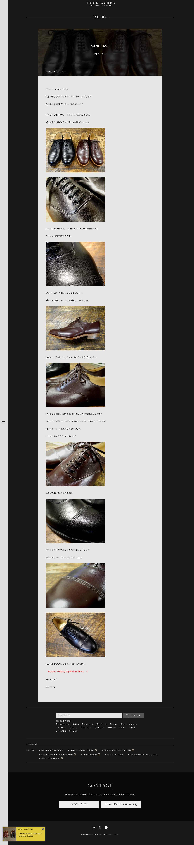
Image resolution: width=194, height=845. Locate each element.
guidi (133, 727)
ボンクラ (112, 727)
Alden (76, 724)
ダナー (123, 727)
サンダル (74, 731)
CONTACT (99, 785)
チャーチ (74, 727)
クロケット (62, 727)
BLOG (100, 17)
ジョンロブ (100, 727)
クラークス (87, 727)
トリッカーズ (88, 724)
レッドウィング (63, 724)
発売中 (49, 679)
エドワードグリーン (130, 724)
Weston (114, 724)
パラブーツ (103, 724)
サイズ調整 (62, 731)
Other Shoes (61, 72)
